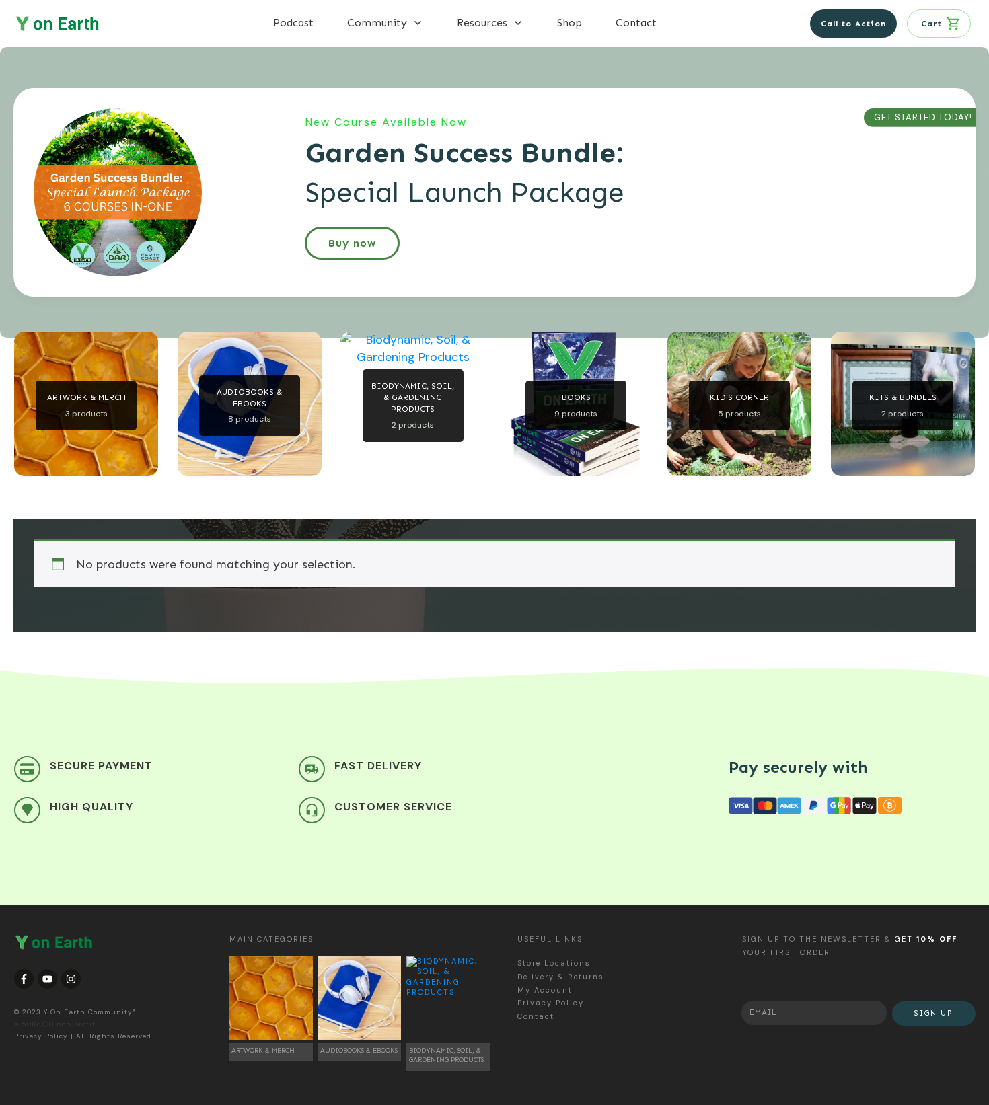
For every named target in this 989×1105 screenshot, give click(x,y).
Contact (535, 1016)
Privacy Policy (41, 1036)
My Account (545, 990)
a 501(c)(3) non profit (55, 1024)
